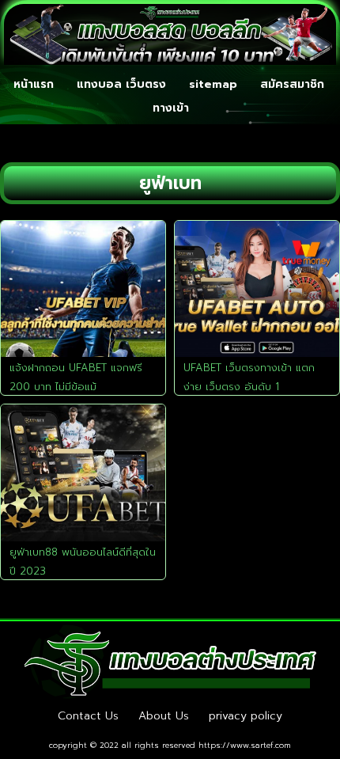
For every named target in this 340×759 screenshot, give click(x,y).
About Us (163, 716)
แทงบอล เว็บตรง (121, 84)
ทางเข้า (171, 108)
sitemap (213, 84)
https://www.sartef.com (244, 745)
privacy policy (245, 716)
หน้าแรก (33, 84)
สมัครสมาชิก (292, 84)
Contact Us (88, 716)
